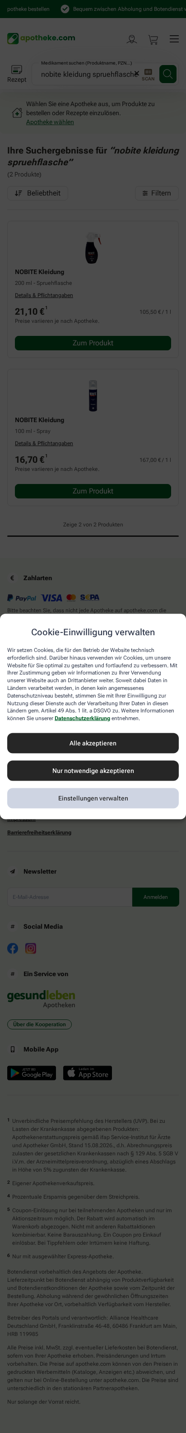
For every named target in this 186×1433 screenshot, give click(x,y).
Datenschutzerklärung (82, 718)
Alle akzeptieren (93, 743)
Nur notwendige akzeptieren (93, 770)
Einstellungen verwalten (93, 798)
